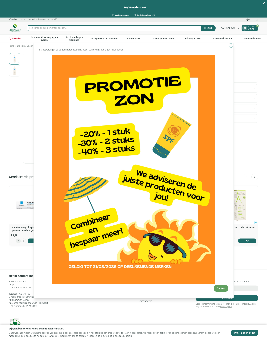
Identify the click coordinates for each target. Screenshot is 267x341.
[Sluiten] (231, 45)
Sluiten (221, 288)
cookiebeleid (125, 336)
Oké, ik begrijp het (244, 332)
